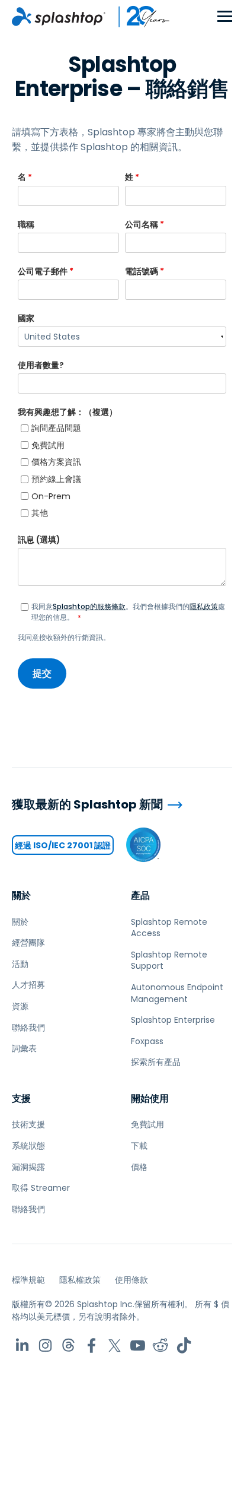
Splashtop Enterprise (173, 1020)
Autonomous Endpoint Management (177, 993)
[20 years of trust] (138, 16)
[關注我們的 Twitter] (114, 1345)
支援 (21, 1098)
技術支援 (28, 1124)
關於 (21, 895)
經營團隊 (28, 943)
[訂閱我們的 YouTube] (137, 1345)
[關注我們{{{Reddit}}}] (160, 1345)
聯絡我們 (28, 1028)
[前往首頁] (58, 16)
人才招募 (28, 985)
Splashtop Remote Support (169, 960)
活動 (20, 964)
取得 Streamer (41, 1188)
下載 (139, 1146)
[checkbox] (122, 470)
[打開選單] (224, 17)
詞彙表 (24, 1048)
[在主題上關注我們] (68, 1345)
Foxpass (147, 1041)
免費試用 (147, 1124)
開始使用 (150, 1098)
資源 (20, 1006)
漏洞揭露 (28, 1167)
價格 (139, 1167)
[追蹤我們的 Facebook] (91, 1345)
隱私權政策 (80, 1280)
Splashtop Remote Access (169, 928)
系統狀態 (28, 1146)
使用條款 (131, 1280)
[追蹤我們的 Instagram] (45, 1345)
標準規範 (28, 1280)
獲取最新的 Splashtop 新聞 (87, 805)
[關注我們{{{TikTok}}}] (184, 1345)
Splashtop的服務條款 (89, 606)
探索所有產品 (156, 1062)
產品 (140, 895)
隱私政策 (204, 606)
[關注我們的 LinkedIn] (22, 1345)
